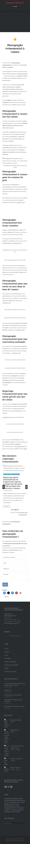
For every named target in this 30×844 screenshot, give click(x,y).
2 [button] (13, 509)
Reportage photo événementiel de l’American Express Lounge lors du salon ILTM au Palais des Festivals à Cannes (12, 482)
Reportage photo (15, 474)
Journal (6, 668)
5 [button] (17, 509)
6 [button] (18, 509)
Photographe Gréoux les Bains (12, 811)
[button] (3, 487)
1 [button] (11, 509)
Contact (6, 648)
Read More (6, 506)
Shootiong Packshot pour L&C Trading (14, 706)
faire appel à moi (19, 446)
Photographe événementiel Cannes (13, 798)
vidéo (25, 448)
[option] (15, 487)
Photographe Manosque (17, 810)
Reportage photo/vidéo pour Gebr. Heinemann (13, 700)
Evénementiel (7, 474)
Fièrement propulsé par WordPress (14, 838)
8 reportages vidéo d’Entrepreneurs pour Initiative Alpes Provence (15, 684)
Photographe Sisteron (10, 808)
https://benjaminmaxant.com (11, 623)
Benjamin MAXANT (15, 2)
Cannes (10, 67)
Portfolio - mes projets (10, 671)
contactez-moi (20, 202)
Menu (15, 6)
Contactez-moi (6, 417)
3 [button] (14, 509)
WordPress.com (20, 840)
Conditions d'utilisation (10, 661)
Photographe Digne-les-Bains (12, 806)
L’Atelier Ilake (7, 690)
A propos (6, 652)
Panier (6, 655)
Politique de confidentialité (11, 665)
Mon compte (7, 658)
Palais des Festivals (22, 73)
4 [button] (15, 509)
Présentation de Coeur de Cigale (12, 695)
